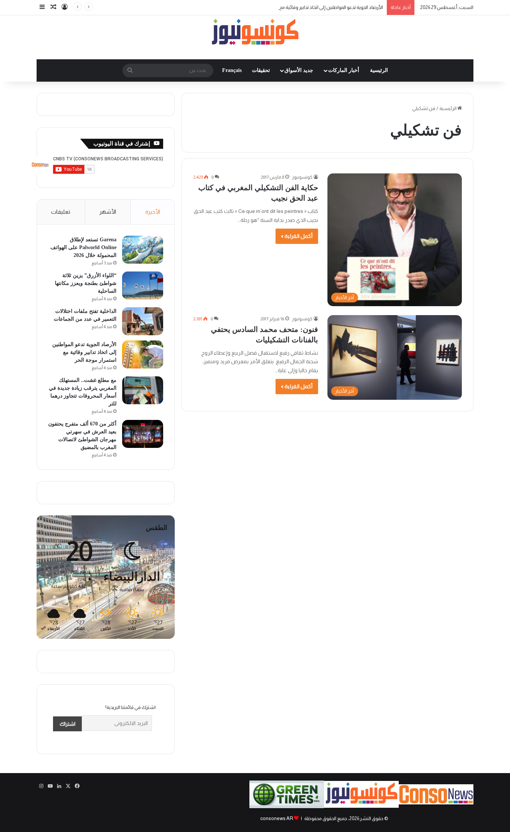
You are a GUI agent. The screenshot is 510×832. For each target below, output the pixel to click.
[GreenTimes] (286, 806)
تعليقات (60, 211)
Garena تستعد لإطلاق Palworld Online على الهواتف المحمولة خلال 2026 (83, 247)
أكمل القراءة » (296, 236)
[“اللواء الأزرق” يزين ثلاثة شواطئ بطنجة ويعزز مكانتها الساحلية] (142, 285)
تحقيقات (261, 70)
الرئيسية (379, 70)
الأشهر (107, 211)
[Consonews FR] (436, 803)
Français (232, 70)
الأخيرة (152, 211)
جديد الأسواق (298, 70)
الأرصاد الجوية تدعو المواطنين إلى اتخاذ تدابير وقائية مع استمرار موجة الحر (313, 7)
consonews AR (276, 818)
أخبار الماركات (343, 70)
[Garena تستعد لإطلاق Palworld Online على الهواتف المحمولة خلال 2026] (142, 250)
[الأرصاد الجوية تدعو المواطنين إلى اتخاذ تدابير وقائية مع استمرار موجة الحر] (142, 354)
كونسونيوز (302, 177)
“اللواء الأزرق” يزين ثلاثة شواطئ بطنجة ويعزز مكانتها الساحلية (85, 283)
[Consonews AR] (361, 806)
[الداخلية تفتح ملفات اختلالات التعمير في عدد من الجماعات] (142, 321)
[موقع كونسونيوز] (255, 33)
